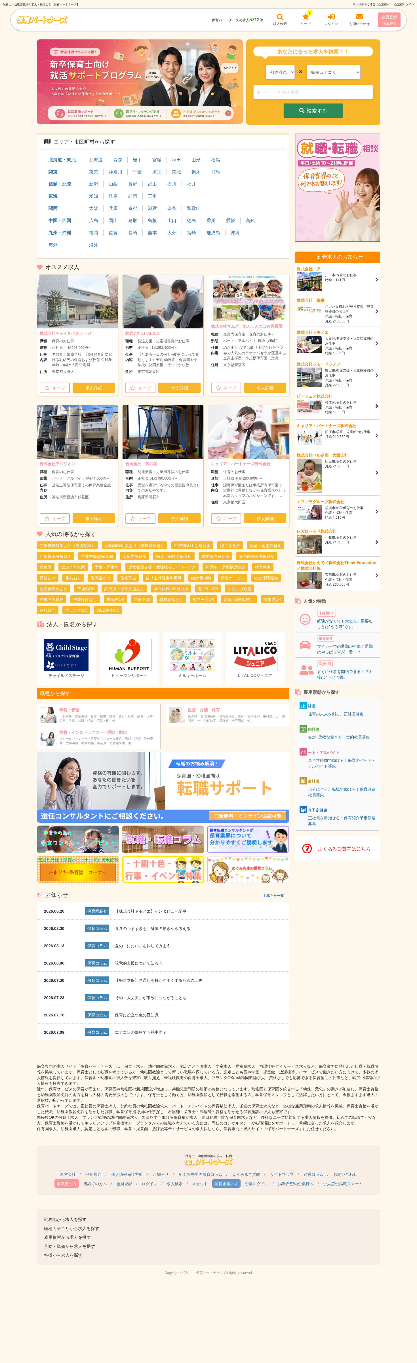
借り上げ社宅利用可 (164, 578)
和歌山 (194, 208)
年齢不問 (142, 599)
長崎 (132, 232)
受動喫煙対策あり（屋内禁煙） (67, 545)
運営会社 (68, 1174)
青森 (117, 160)
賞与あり (73, 578)
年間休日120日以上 (171, 588)
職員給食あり (171, 599)
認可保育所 (230, 545)
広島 (93, 220)
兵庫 (113, 208)
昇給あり (48, 578)
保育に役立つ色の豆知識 (137, 1015)
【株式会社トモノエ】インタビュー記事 (150, 911)
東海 (53, 196)
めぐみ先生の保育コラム (200, 1174)
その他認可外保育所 (257, 556)
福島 (215, 160)
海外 (53, 244)
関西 (53, 208)
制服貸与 (48, 610)
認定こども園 (73, 567)
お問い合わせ (345, 1174)
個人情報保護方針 (127, 1174)
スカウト (200, 1183)
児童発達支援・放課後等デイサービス (162, 567)
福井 (191, 184)
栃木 (196, 172)
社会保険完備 (266, 578)
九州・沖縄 (60, 232)
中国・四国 (60, 220)
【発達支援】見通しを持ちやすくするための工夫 (158, 980)
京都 (132, 208)
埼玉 (156, 172)
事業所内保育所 (215, 556)
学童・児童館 (107, 567)
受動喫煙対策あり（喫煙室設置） (135, 545)
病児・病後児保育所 (174, 556)
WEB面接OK (107, 610)
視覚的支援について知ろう (139, 963)
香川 (211, 220)
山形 (196, 160)
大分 (171, 232)
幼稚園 (46, 567)
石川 (171, 184)
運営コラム (313, 1174)
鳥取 (132, 220)
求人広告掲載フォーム (343, 1183)
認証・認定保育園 (265, 545)
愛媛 (230, 220)
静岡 (132, 196)
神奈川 (115, 172)
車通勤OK (86, 588)
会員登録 (389, 19)
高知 (250, 220)
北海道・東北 (62, 159)
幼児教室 (263, 567)
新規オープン (233, 578)
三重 (152, 196)
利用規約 (94, 1174)
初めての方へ (95, 1183)
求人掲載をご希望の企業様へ (371, 4)
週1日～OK (208, 588)
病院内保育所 (134, 556)
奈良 (171, 208)
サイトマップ (282, 1174)
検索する (317, 110)
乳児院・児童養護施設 (225, 567)
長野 (132, 184)
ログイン (149, 1183)
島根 (152, 220)
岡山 (113, 220)
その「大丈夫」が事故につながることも (150, 997)
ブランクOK (76, 610)
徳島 (191, 220)
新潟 (93, 184)
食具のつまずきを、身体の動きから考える (152, 928)
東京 (93, 172)
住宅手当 (128, 578)
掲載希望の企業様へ (296, 1183)
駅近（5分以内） (239, 599)
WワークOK (203, 599)
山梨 (113, 184)
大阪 (93, 208)
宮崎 (191, 232)
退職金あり (101, 578)
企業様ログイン (404, 4)
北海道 (96, 160)
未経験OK (115, 599)
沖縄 (235, 232)
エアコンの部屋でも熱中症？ (141, 1032)
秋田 (176, 160)
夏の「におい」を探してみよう (142, 945)
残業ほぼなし (85, 599)
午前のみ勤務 (239, 588)
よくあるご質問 (246, 1174)
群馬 (215, 172)
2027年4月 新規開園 (192, 545)
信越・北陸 (60, 183)
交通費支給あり (54, 588)
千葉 (137, 172)
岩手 (137, 160)
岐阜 (113, 196)
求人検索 (175, 1183)
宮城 (156, 160)
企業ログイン (257, 1183)
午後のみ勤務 (52, 599)
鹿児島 (213, 232)
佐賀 (113, 232)
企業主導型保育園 (97, 556)
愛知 (93, 196)
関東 (53, 171)
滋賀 (152, 208)
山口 (171, 220)
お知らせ (161, 1174)
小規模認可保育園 (55, 556)
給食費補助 (201, 578)
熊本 (152, 232)
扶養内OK (272, 599)
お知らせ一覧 (274, 895)
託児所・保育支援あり (124, 588)
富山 (152, 184)
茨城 (176, 172)
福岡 (93, 232)
